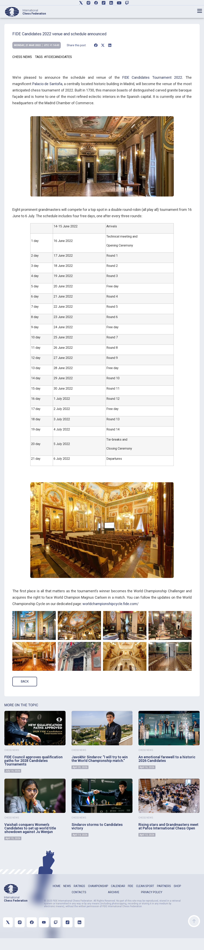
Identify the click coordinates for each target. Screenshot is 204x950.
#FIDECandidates (58, 57)
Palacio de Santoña (47, 84)
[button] (95, 45)
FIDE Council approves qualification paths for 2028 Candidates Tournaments (33, 760)
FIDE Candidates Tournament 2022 (152, 77)
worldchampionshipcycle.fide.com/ (110, 604)
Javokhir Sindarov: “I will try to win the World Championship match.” (100, 759)
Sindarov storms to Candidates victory (97, 826)
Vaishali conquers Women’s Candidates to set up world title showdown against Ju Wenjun (30, 828)
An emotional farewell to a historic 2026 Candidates (166, 759)
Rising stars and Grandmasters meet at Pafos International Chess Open (168, 826)
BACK (25, 681)
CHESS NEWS (22, 57)
